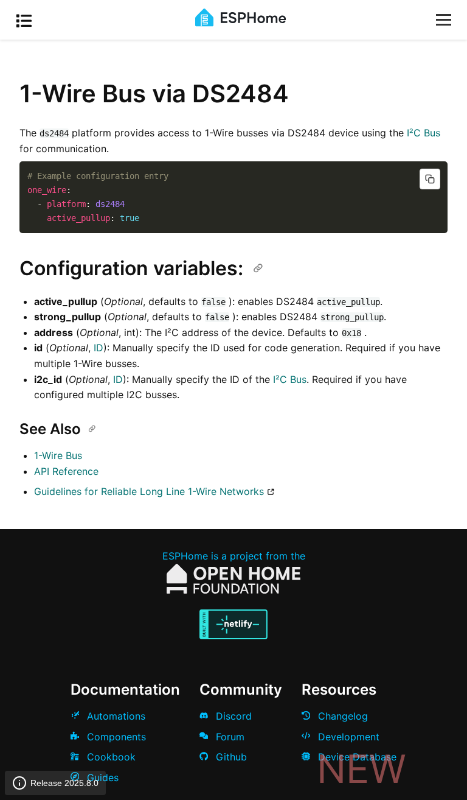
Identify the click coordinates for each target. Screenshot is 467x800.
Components (115, 737)
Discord (232, 716)
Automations (114, 716)
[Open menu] (443, 20)
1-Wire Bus (58, 455)
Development (347, 737)
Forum (228, 737)
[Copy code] (430, 179)
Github (230, 757)
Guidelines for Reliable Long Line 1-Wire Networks (149, 491)
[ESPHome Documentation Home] (240, 23)
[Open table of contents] (27, 22)
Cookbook (110, 757)
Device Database (355, 757)
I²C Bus (423, 133)
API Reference (66, 471)
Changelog (341, 716)
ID (98, 348)
